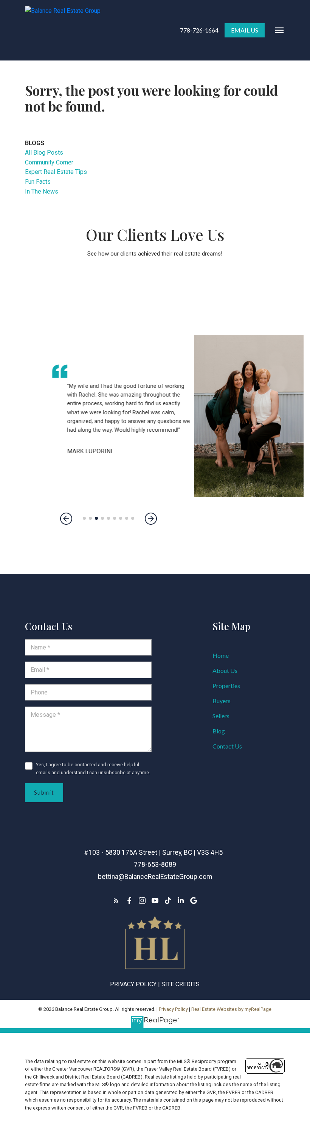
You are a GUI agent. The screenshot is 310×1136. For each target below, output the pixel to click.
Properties (226, 685)
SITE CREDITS (180, 984)
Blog (218, 731)
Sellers (220, 715)
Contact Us (227, 746)
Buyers (221, 700)
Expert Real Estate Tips (56, 171)
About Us (224, 670)
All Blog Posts (44, 152)
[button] (199, 30)
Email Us (244, 30)
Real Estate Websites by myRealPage (231, 1009)
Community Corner (49, 162)
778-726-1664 (199, 30)
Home (220, 655)
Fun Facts (38, 181)
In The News (41, 191)
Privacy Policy (133, 984)
